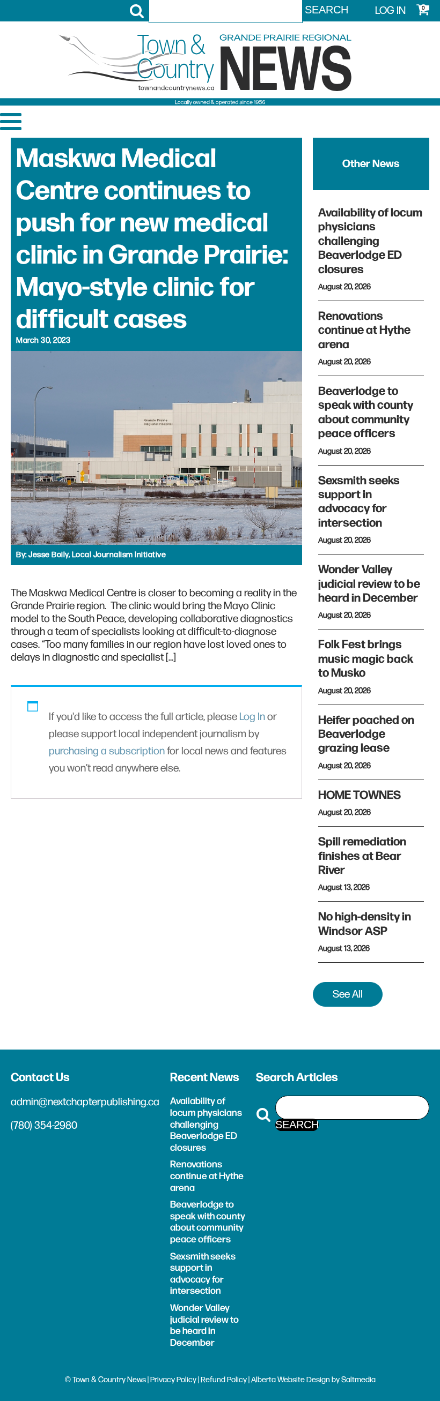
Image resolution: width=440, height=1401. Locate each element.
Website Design (303, 1380)
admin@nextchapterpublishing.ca (85, 1102)
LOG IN (390, 10)
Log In (252, 716)
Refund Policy (224, 1380)
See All (348, 994)
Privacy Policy (173, 1380)
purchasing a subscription (107, 751)
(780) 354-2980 (44, 1125)
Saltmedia (358, 1380)
